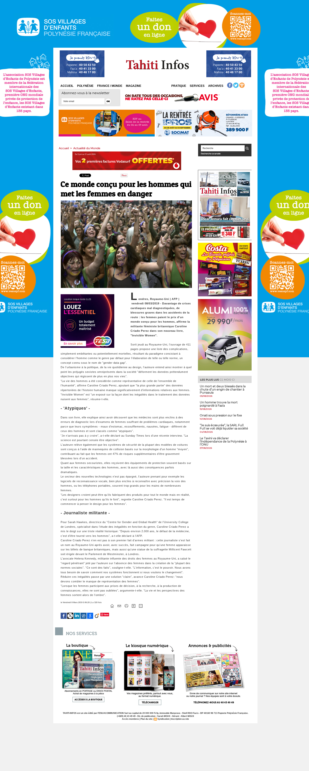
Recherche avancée (210, 153)
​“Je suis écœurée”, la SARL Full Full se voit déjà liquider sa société (224, 427)
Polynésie (85, 85)
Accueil (66, 85)
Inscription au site (180, 719)
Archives (215, 85)
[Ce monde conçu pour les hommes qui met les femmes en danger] (126, 201)
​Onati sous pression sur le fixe (221, 415)
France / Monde (109, 85)
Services (197, 85)
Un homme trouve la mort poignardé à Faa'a (219, 404)
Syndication (163, 719)
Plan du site (146, 719)
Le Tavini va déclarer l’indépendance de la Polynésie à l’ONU (223, 441)
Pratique (178, 85)
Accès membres (130, 719)
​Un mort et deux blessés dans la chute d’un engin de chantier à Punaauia (223, 389)
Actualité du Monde (86, 148)
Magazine (133, 85)
